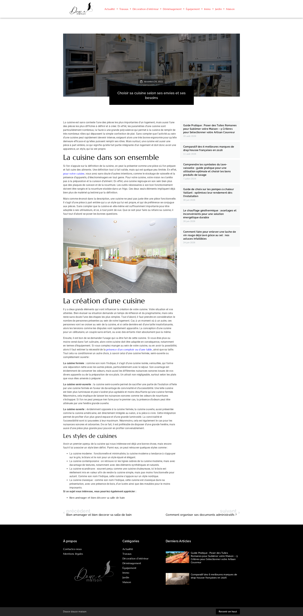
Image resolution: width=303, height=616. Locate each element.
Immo (207, 9)
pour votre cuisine (74, 173)
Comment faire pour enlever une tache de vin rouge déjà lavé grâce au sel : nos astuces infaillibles (209, 235)
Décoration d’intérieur (146, 9)
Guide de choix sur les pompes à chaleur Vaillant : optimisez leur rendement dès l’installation (208, 193)
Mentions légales (73, 553)
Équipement (193, 9)
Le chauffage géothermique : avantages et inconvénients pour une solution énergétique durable (209, 214)
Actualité (109, 9)
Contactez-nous (72, 549)
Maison (230, 9)
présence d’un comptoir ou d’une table (129, 349)
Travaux (123, 9)
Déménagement (172, 9)
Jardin (218, 9)
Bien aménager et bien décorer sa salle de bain (97, 497)
